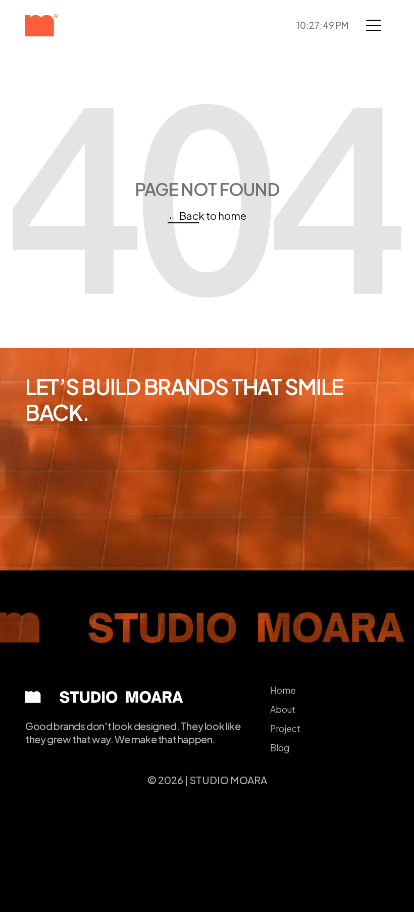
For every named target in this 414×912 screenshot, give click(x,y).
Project (285, 728)
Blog (279, 747)
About (282, 709)
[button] (373, 25)
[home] (58, 25)
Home (283, 690)
